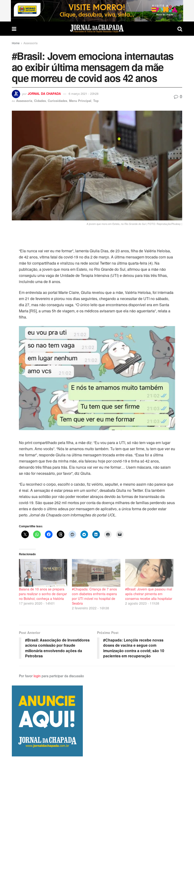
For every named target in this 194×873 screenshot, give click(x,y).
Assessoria (30, 43)
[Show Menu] (14, 29)
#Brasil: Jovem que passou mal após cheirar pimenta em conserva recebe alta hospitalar (148, 594)
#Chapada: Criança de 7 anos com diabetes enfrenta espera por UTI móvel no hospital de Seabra (94, 596)
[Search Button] (179, 29)
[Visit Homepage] (96, 28)
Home (16, 43)
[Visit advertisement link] (97, 11)
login (37, 675)
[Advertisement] (97, 815)
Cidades (40, 100)
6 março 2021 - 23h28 (83, 93)
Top (96, 100)
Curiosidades (57, 100)
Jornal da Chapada (44, 93)
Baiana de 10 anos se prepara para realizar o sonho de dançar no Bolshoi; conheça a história (43, 594)
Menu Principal (80, 100)
